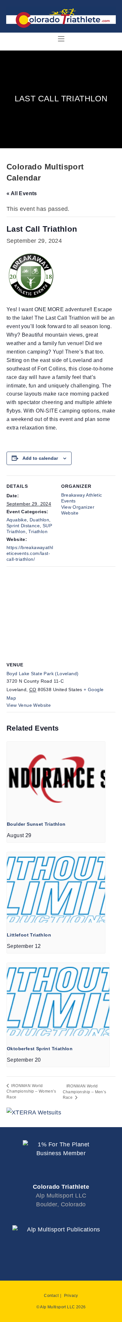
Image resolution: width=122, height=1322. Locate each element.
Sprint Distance (23, 525)
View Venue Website (29, 705)
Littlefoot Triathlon (29, 934)
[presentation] (56, 779)
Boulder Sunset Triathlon (36, 824)
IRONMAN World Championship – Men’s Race (84, 1092)
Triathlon (37, 531)
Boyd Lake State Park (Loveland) (42, 673)
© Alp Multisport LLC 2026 (61, 1307)
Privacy (71, 1295)
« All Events (22, 193)
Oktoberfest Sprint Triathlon (40, 1048)
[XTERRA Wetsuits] (34, 1112)
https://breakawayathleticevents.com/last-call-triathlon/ (30, 553)
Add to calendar (40, 458)
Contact (51, 1295)
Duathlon (39, 519)
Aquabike (17, 519)
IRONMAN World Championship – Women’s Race (31, 1091)
